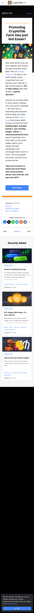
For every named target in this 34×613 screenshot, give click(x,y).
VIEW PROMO (17, 188)
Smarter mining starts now (15, 269)
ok (18, 608)
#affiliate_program (12, 208)
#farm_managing (11, 211)
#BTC (11, 327)
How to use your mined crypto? (16, 358)
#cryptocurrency (9, 284)
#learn (25, 373)
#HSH (6, 327)
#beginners (7, 375)
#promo (8, 206)
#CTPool (7, 373)
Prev (5, 231)
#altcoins (24, 327)
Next (29, 231)
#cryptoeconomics (22, 284)
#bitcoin (16, 327)
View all (17, 231)
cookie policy (12, 604)
